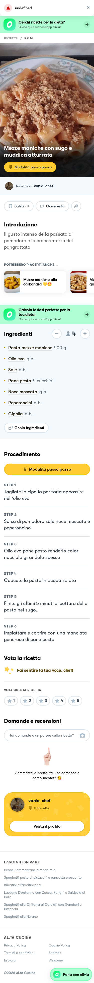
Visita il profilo (47, 826)
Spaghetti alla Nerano (21, 916)
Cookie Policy (59, 945)
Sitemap (55, 953)
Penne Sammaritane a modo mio (29, 870)
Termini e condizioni (19, 953)
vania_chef (43, 186)
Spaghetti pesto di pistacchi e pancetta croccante (42, 877)
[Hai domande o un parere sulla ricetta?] (42, 735)
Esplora (10, 960)
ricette (11, 38)
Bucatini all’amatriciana (22, 885)
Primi (29, 38)
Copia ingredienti (29, 428)
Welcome (56, 960)
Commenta (55, 206)
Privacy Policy (15, 945)
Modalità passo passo (33, 167)
